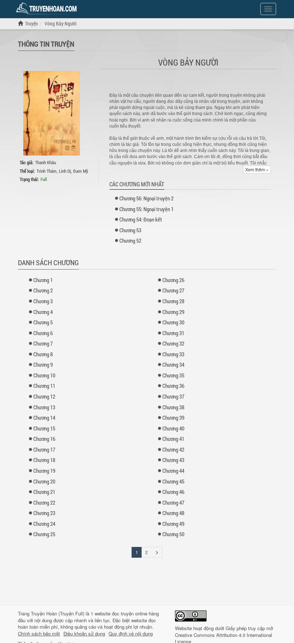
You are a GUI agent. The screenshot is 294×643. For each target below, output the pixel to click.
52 (130, 240)
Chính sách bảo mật (39, 633)
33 (173, 354)
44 (173, 470)
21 (44, 491)
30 (173, 322)
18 (44, 459)
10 (44, 375)
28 (173, 301)
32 (173, 343)
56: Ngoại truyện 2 (146, 198)
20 (44, 481)
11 (44, 385)
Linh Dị (65, 171)
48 (173, 512)
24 (44, 523)
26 (173, 280)
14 (44, 417)
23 (44, 512)
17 (44, 449)
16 (44, 438)
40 (173, 428)
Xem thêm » (257, 169)
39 (173, 417)
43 (173, 459)
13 (44, 407)
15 (44, 428)
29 (173, 311)
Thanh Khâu (45, 162)
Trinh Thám (47, 171)
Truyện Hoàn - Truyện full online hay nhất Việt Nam (48, 8)
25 (44, 534)
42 (173, 449)
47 (173, 502)
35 (173, 375)
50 (173, 534)
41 (173, 438)
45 (173, 481)
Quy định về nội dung (131, 633)
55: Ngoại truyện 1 (146, 209)
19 (44, 470)
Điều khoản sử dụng (84, 633)
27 (173, 290)
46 (173, 491)
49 (173, 523)
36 (173, 385)
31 (173, 333)
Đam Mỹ (80, 171)
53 (130, 230)
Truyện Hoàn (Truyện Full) (57, 613)
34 (173, 364)
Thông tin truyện (46, 43)
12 (44, 396)
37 (173, 396)
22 (44, 502)
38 (173, 407)
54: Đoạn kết (140, 219)
